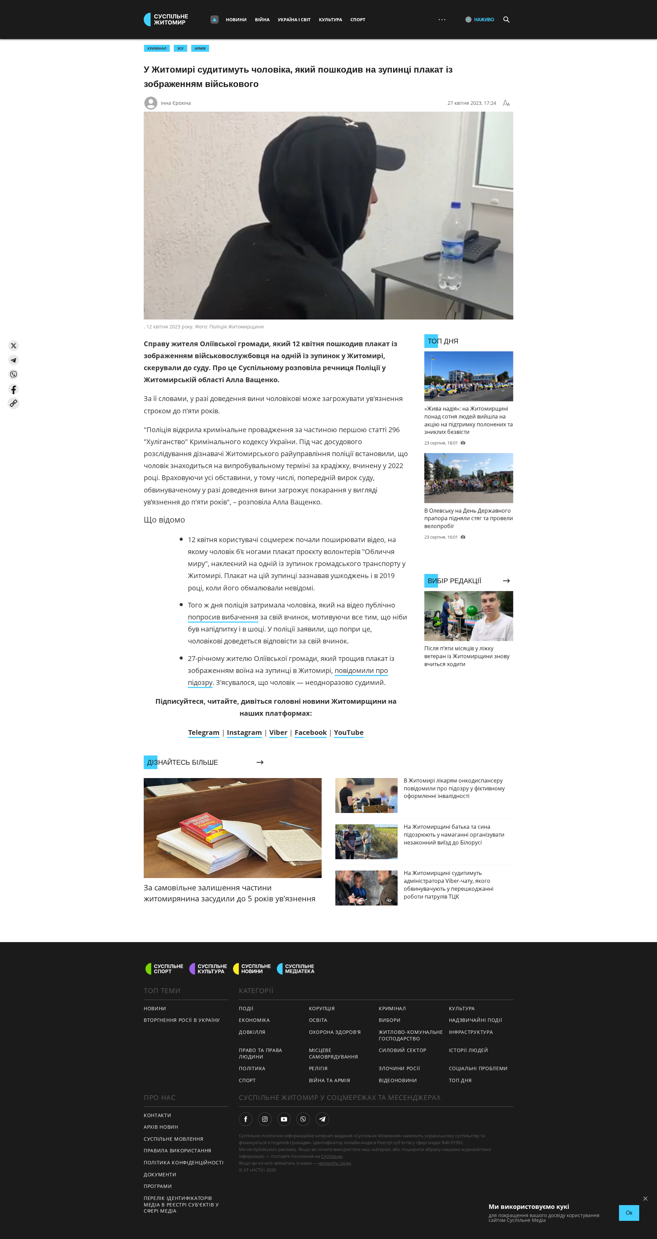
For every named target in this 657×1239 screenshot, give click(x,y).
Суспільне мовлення (174, 1139)
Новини (236, 19)
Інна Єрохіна (176, 103)
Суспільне (331, 1156)
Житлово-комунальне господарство (411, 1035)
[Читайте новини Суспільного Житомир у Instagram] (265, 1119)
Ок (629, 1213)
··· (442, 19)
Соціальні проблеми (478, 1068)
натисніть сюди (334, 1163)
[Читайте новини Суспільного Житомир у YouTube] (284, 1119)
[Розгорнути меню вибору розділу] (214, 19)
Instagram (244, 732)
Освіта (318, 1020)
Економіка (254, 1020)
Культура (330, 19)
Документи (160, 1174)
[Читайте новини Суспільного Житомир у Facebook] (246, 1119)
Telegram (204, 732)
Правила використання (177, 1150)
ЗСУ (180, 48)
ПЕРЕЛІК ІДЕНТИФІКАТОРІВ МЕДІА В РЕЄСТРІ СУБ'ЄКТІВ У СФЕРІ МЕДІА (181, 1204)
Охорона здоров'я (335, 1032)
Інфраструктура (471, 1032)
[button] (14, 346)
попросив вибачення (223, 617)
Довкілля (252, 1032)
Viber (278, 732)
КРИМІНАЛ (156, 48)
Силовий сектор (402, 1050)
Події (246, 1008)
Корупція (322, 1008)
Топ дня (460, 1080)
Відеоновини (398, 1080)
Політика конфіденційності (184, 1162)
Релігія (318, 1068)
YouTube (349, 732)
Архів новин (161, 1127)
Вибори (389, 1020)
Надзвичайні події (475, 1020)
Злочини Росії (399, 1068)
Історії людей (468, 1050)
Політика (252, 1068)
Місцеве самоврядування (333, 1053)
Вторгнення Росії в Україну (182, 1020)
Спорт (357, 19)
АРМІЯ (200, 48)
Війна (262, 19)
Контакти (157, 1115)
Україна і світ (294, 19)
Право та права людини (260, 1053)
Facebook (311, 732)
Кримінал (392, 1008)
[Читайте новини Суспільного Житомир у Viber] (303, 1119)
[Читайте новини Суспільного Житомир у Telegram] (322, 1119)
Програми (158, 1186)
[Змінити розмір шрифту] (506, 103)
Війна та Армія (329, 1080)
